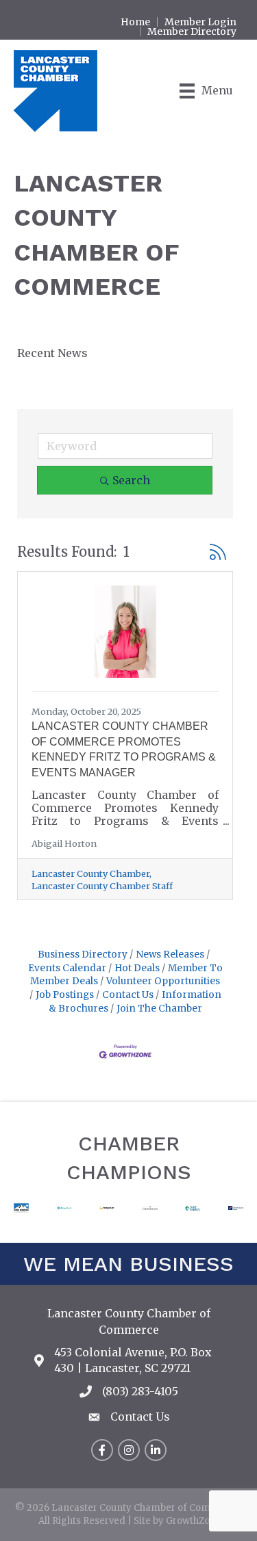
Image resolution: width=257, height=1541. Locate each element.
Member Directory (191, 31)
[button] (218, 552)
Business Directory (82, 954)
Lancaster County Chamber (90, 874)
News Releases (170, 954)
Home (135, 22)
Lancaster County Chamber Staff (102, 886)
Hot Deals (137, 968)
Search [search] (131, 480)
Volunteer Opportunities (163, 981)
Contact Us (128, 995)
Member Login (200, 22)
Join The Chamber (159, 1008)
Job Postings (65, 995)
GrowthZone (193, 1521)
